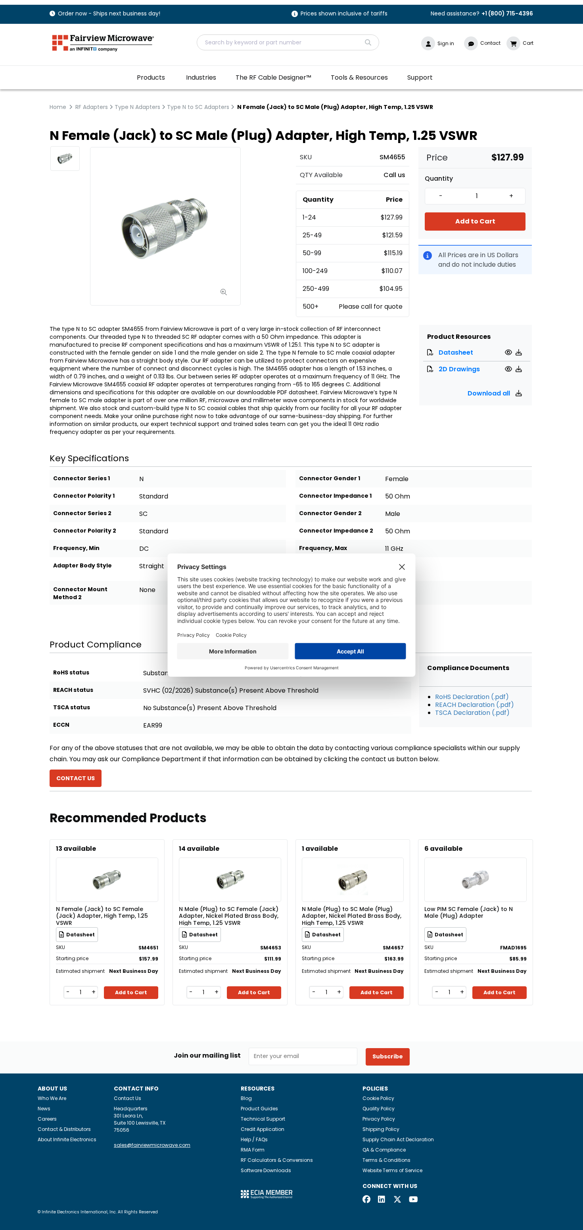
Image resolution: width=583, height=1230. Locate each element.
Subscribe (387, 1056)
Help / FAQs (254, 1139)
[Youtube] (413, 1200)
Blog (246, 1098)
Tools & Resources (359, 77)
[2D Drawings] (509, 369)
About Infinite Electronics (67, 1139)
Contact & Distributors (64, 1129)
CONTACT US (75, 778)
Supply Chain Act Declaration (398, 1139)
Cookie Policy (378, 1098)
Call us (394, 175)
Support (420, 77)
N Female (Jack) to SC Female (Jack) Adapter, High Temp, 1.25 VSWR (102, 916)
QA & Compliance (384, 1149)
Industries (201, 77)
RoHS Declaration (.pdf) (472, 696)
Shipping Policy (380, 1129)
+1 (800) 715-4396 (507, 13)
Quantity (439, 179)
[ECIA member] (266, 1193)
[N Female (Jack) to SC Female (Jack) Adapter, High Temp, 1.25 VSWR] (107, 868)
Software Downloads (266, 1170)
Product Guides (259, 1108)
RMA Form (253, 1149)
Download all (490, 393)
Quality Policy (378, 1108)
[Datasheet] (509, 352)
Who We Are (52, 1098)
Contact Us (127, 1098)
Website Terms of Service (392, 1170)
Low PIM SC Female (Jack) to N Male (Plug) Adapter (468, 913)
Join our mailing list (207, 1056)
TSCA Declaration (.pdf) (472, 712)
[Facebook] (366, 1200)
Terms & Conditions (386, 1160)
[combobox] (288, 42)
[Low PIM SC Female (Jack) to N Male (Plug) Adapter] (475, 868)
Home (58, 107)
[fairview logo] (103, 42)
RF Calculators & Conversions (277, 1160)
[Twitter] (397, 1200)
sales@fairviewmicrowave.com (152, 1145)
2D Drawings (459, 369)
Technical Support (263, 1118)
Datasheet (456, 352)
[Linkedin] (382, 1200)
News (44, 1108)
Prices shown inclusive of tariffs (344, 14)
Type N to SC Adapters (198, 107)
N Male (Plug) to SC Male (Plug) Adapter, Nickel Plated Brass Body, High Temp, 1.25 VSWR (351, 916)
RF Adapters (91, 107)
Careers (47, 1118)
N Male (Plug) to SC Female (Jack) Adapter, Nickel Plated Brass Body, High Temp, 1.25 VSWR (228, 916)
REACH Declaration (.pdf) (474, 704)
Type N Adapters (137, 107)
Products (151, 77)
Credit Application (262, 1129)
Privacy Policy (378, 1118)
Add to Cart (475, 221)
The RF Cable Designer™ (273, 77)
